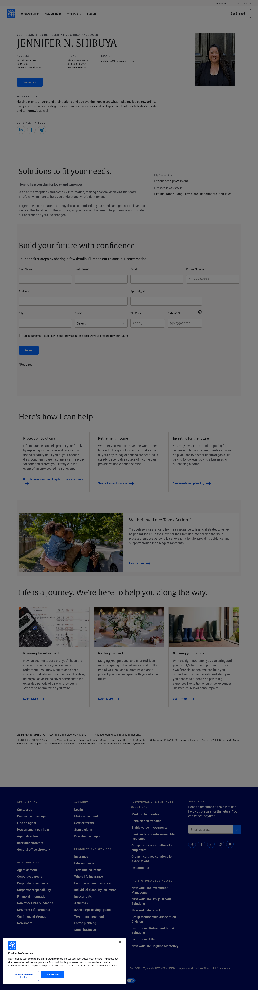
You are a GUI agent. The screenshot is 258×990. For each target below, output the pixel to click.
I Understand (52, 974)
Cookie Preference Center (23, 976)
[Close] (120, 942)
